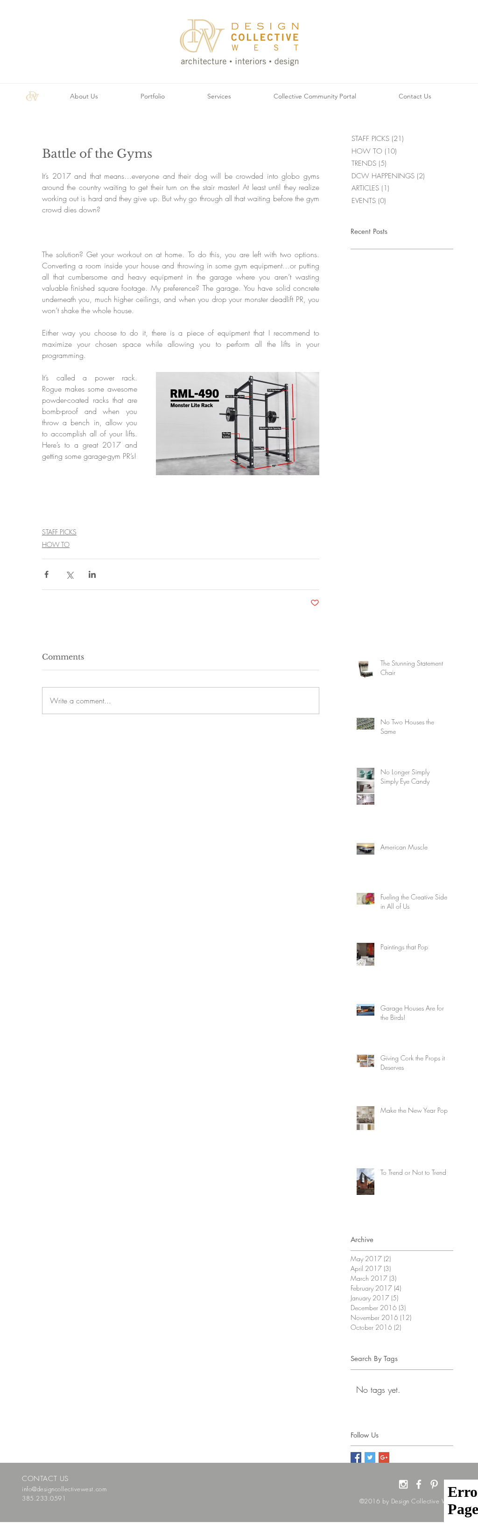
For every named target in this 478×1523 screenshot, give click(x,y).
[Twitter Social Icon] (370, 1457)
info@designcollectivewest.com (64, 1489)
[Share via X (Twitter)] (69, 574)
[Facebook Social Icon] (356, 1457)
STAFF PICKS (59, 531)
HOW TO (56, 544)
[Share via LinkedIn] (92, 574)
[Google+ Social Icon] (384, 1457)
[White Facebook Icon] (419, 1484)
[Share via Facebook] (46, 574)
